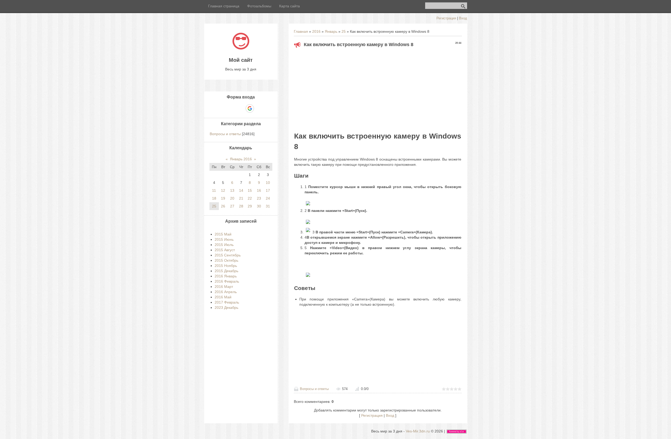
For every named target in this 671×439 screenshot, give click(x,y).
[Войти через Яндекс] (241, 108)
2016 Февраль (227, 281)
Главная (301, 31)
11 (214, 190)
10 (268, 182)
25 (344, 31)
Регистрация (446, 18)
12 (223, 190)
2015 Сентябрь (228, 255)
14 (241, 190)
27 (232, 206)
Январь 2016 (241, 159)
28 (241, 206)
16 (259, 190)
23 (259, 198)
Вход (463, 18)
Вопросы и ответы (314, 389)
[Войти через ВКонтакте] (232, 108)
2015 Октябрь (226, 260)
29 (250, 206)
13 (232, 190)
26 (223, 206)
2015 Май (223, 234)
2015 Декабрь (226, 271)
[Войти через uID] (223, 108)
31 (268, 206)
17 (268, 190)
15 (250, 190)
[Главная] (240, 48)
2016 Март (224, 286)
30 (259, 206)
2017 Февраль (227, 302)
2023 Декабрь (226, 307)
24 (268, 198)
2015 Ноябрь (226, 266)
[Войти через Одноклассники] (259, 108)
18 (214, 198)
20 (232, 198)
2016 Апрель (226, 292)
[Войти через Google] (250, 108)
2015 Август (225, 250)
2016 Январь (226, 276)
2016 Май (223, 297)
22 (250, 198)
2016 (316, 31)
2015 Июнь (224, 239)
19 (223, 198)
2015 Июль (224, 245)
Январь (331, 31)
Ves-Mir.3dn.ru (418, 431)
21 (241, 198)
